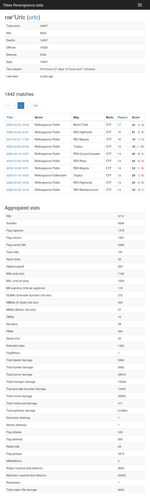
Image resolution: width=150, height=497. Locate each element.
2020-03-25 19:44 (17, 125)
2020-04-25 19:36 (17, 182)
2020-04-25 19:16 (17, 190)
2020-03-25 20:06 (17, 146)
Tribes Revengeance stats (23, 4)
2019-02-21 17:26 (17, 139)
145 (35, 105)
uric (33, 17)
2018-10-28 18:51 (17, 168)
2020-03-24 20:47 (17, 132)
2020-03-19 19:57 (17, 154)
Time (9, 117)
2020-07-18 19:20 (17, 175)
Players (123, 117)
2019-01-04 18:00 (17, 161)
